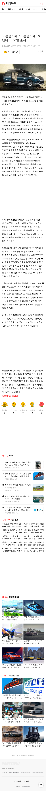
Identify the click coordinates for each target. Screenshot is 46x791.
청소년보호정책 (25, 782)
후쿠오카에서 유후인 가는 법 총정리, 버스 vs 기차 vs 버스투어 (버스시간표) (18, 464)
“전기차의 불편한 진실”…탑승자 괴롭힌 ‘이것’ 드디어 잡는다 (11, 627)
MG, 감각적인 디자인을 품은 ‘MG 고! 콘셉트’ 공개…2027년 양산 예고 (12, 675)
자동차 (7, 479)
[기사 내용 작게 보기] (38, 53)
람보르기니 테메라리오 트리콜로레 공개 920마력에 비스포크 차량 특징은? (12, 754)
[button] (41, 785)
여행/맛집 (11, 9)
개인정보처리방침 (13, 782)
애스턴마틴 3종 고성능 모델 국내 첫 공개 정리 (32, 754)
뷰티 (21, 9)
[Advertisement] (23, 21)
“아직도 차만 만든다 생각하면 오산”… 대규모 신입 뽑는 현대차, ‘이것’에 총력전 (33, 706)
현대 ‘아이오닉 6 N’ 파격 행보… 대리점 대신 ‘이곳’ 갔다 (33, 627)
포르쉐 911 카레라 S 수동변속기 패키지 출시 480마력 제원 (32, 651)
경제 (35, 9)
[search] (42, 3)
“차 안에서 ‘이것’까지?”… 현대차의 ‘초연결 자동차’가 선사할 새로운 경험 (12, 730)
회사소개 (4, 782)
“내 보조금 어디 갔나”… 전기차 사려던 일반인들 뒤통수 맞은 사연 (12, 651)
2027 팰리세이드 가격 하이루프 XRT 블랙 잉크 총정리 (33, 730)
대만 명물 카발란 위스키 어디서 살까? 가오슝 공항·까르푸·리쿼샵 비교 (18, 510)
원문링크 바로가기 (10, 396)
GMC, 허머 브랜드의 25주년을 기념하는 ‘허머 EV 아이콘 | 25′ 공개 (33, 675)
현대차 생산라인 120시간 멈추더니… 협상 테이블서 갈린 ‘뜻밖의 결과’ (18, 476)
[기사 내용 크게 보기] (42, 52)
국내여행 (8, 490)
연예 (28, 9)
